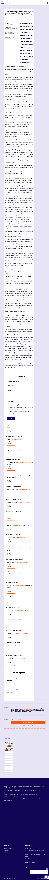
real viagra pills (16, 525)
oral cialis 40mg (18, 475)
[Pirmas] (3, 1)
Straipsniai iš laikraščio (8, 848)
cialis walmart (22, 645)
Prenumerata (6, 850)
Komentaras (11, 390)
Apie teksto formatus (12, 400)
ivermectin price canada (20, 658)
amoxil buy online (20, 585)
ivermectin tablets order (22, 633)
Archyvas (6, 852)
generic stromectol (21, 514)
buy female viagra (19, 573)
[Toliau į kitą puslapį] (26, 665)
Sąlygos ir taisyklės (8, 875)
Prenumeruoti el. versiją (28, 722)
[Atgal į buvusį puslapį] (11, 665)
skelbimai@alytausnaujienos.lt (27, 709)
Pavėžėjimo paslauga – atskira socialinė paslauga (16, 689)
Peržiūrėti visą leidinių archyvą (27, 725)
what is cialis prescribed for (21, 562)
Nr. (31, 20)
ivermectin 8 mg (21, 537)
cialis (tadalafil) (17, 439)
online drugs (20, 610)
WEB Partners (42, 878)
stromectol (18, 622)
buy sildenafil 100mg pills (20, 548)
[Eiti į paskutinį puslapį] (27, 665)
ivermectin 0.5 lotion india (24, 502)
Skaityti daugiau (10, 683)
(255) (32, 14)
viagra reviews (19, 426)
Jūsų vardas (11, 385)
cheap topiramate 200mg (21, 462)
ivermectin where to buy (19, 598)
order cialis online (17, 450)
